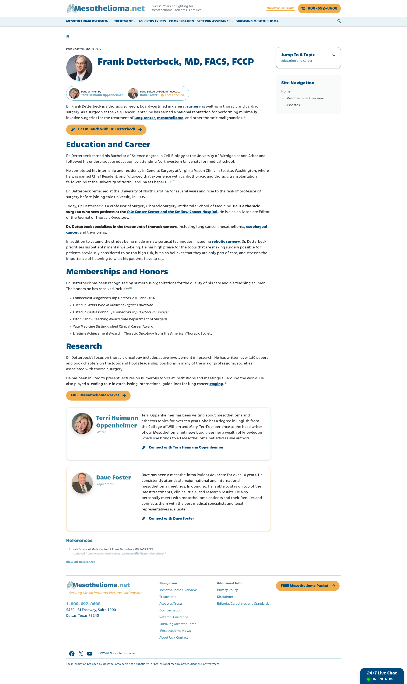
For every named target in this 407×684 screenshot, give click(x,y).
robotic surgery (226, 242)
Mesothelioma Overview (87, 21)
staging (216, 384)
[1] (245, 117)
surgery (194, 107)
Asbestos (293, 105)
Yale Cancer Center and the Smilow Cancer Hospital (172, 212)
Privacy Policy (227, 590)
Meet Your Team (280, 8)
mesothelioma (170, 118)
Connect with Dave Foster (171, 519)
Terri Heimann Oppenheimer (102, 95)
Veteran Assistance (213, 21)
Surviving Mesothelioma (257, 21)
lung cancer (144, 118)
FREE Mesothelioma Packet (95, 395)
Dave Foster (149, 95)
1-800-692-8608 (83, 604)
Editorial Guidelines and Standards (243, 604)
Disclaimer (225, 597)
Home (286, 91)
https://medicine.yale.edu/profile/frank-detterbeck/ (129, 553)
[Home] (68, 36)
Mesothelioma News (175, 631)
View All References (80, 562)
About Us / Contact (173, 637)
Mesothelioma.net (123, 653)
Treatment (123, 21)
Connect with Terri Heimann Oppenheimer (186, 448)
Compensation (181, 21)
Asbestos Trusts (152, 21)
